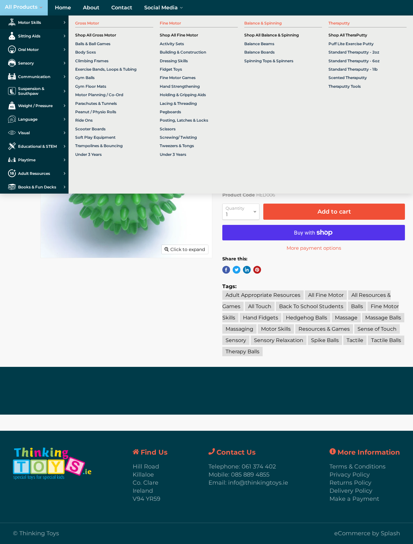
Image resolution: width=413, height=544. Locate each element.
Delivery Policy (350, 490)
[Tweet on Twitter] (236, 270)
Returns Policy (350, 482)
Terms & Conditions (357, 466)
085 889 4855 (250, 474)
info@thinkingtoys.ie (258, 482)
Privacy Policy (349, 474)
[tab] (34, 22)
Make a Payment (354, 498)
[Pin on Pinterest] (257, 270)
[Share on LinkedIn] (247, 270)
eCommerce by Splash (367, 533)
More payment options (314, 248)
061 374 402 (259, 466)
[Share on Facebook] (226, 270)
